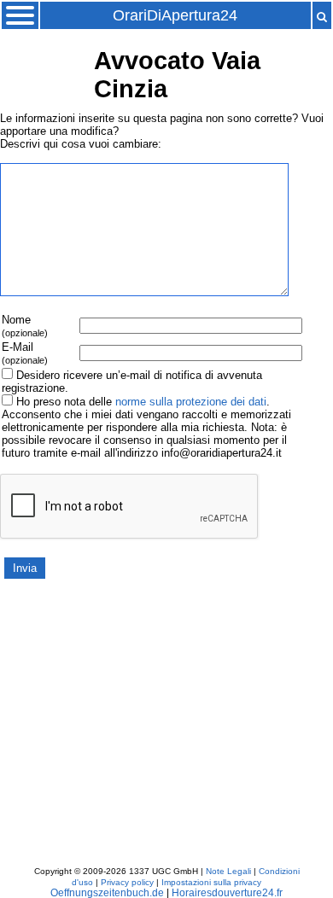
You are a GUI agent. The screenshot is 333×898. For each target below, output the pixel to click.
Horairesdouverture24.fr (227, 892)
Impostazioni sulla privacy (211, 882)
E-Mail (25, 353)
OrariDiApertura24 (175, 15)
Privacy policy (127, 882)
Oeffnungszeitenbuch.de (107, 892)
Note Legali (228, 871)
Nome (25, 325)
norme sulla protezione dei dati (190, 401)
